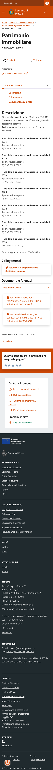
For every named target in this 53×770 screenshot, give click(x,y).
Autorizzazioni (8, 514)
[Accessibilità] (7, 762)
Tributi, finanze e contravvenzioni (17, 531)
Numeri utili (7, 632)
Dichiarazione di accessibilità (15, 710)
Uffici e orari (7, 628)
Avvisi (4, 551)
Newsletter (7, 745)
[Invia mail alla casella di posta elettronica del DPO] (22, 648)
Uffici (4, 494)
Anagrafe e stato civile (12, 509)
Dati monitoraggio (10, 756)
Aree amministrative (11, 467)
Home (4, 22)
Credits (16, 759)
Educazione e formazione (13, 522)
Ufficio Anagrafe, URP (12, 623)
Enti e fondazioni (9, 476)
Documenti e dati (10, 471)
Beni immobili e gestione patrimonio (17, 25)
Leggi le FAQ (7, 717)
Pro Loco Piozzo (9, 692)
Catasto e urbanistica (11, 518)
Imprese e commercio (12, 527)
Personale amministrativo (14, 485)
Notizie (5, 547)
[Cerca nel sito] (44, 12)
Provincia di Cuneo (10, 687)
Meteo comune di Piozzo (13, 696)
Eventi (5, 571)
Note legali (7, 705)
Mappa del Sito (38, 759)
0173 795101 (17, 596)
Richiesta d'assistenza (12, 727)
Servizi (33, 756)
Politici (5, 489)
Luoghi (5, 567)
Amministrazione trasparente (21, 22)
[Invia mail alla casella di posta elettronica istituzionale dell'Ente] (21, 604)
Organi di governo (10, 480)
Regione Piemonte (10, 3)
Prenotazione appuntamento (15, 723)
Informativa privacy (11, 701)
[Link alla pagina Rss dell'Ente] (3, 741)
